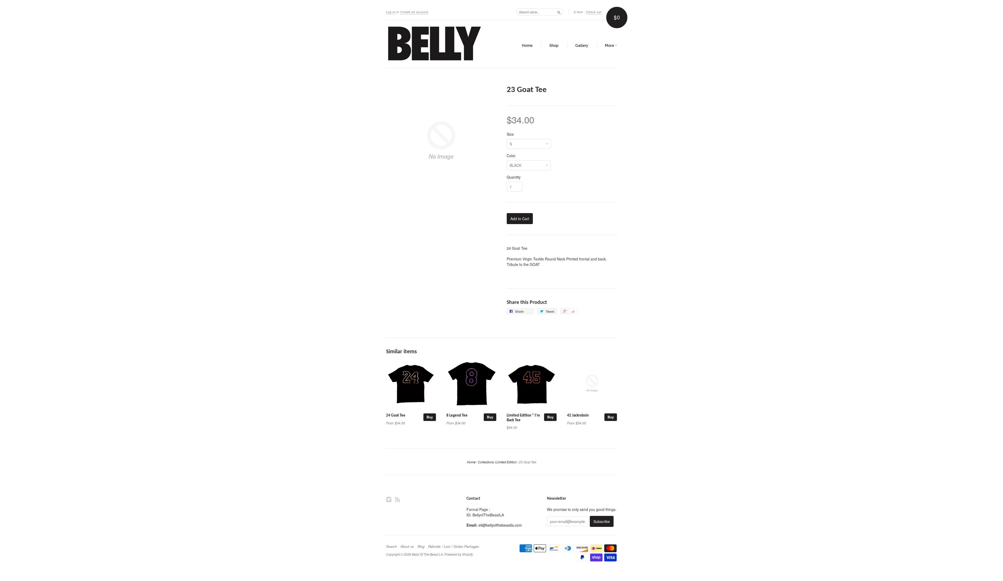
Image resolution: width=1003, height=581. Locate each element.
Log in (390, 12)
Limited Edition (506, 462)
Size (510, 134)
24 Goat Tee (395, 416)
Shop (553, 45)
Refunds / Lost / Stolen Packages (453, 546)
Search (391, 546)
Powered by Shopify (458, 554)
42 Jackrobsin (578, 416)
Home (527, 45)
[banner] (434, 44)
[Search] (559, 11)
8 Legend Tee (457, 416)
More (610, 45)
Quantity (514, 177)
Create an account (414, 12)
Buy (430, 416)
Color (511, 155)
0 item (578, 12)
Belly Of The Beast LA (427, 554)
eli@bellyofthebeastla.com (500, 525)
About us (407, 546)
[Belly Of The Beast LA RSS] (397, 499)
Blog (421, 546)
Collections (486, 462)
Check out (594, 12)
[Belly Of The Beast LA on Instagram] (389, 499)
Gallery (581, 45)
